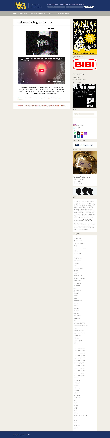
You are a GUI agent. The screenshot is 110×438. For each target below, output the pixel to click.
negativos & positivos (79, 330)
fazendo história (78, 283)
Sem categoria (77, 395)
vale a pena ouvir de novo (80, 415)
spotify (75, 408)
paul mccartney (82, 217)
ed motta (78, 207)
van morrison (84, 229)
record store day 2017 (79, 358)
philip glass (59, 98)
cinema (76, 270)
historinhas (77, 303)
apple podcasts (77, 258)
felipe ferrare (77, 285)
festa (75, 288)
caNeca (89, 204)
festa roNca (88, 207)
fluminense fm (77, 290)
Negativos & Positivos (38, 14)
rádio (75, 345)
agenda (76, 251)
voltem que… (77, 425)
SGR (75, 400)
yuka (88, 229)
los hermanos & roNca (79, 323)
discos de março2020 (79, 278)
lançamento (38, 98)
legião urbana (87, 211)
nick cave (87, 212)
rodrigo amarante (80, 226)
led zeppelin (81, 211)
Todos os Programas (20, 14)
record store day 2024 (79, 375)
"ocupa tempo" (77, 238)
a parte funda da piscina (80, 248)
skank (91, 226)
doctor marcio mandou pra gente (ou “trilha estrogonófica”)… (46, 106)
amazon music (77, 253)
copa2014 (76, 273)
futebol (75, 295)
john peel (76, 211)
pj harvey (88, 217)
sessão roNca (77, 398)
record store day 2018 (79, 360)
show (75, 403)
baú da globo (77, 260)
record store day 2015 (79, 353)
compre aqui (77, 82)
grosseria (76, 298)
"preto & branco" (78, 241)
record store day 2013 (79, 348)
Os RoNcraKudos (63, 14)
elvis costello (82, 207)
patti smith (52, 98)
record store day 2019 (79, 363)
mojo (75, 328)
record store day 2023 (79, 373)
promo (75, 343)
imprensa (76, 305)
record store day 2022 (79, 370)
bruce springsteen (81, 204)
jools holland (77, 315)
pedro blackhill (77, 335)
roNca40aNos (77, 393)
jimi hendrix (90, 209)
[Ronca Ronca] (20, 6)
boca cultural (77, 263)
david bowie (87, 205)
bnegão (84, 201)
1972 (75, 246)
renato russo (89, 223)
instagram (76, 310)
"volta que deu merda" (79, 243)
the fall (78, 227)
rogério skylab (87, 226)
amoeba (76, 255)
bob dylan (89, 201)
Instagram (79, 125)
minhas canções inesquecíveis (81, 325)
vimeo (75, 420)
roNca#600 (77, 388)
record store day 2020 (79, 365)
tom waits (79, 229)
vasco (75, 418)
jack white (85, 209)
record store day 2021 (79, 368)
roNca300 (76, 390)
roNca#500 (77, 385)
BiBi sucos (76, 201)
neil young (82, 212)
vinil (75, 423)
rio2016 (76, 378)
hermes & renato (78, 300)
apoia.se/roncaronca (36, 7)
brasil (75, 265)
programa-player (78, 340)
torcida (76, 410)
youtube (44, 98)
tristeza (76, 413)
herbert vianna (79, 209)
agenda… (20, 106)
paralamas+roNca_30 (79, 333)
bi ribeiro (81, 201)
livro (75, 320)
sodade (76, 405)
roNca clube (77, 380)
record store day (83, 223)
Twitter (78, 128)
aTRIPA (51, 14)
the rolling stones (88, 227)
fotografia (76, 293)
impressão (76, 308)
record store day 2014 (79, 350)
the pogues (82, 227)
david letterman (78, 275)
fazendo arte (77, 280)
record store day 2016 (79, 355)
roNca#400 (77, 383)
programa (79, 220)
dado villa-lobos (81, 205)
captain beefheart (78, 268)
